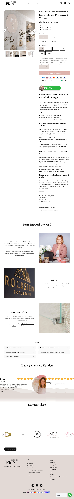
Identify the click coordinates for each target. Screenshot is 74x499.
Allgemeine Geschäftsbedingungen (58, 477)
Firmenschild (30, 468)
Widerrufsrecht (53, 467)
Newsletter (52, 479)
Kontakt (52, 474)
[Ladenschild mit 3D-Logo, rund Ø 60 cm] (8, 54)
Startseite (41, 11)
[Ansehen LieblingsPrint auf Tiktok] (41, 485)
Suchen (51, 460)
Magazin (29, 475)
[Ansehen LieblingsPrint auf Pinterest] (33, 485)
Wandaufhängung (23, 320)
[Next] (34, 30)
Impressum (52, 462)
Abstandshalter (9, 318)
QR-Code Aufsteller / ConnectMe (35, 470)
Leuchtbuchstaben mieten (33, 472)
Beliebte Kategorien (32, 460)
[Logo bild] (37, 434)
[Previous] (4, 30)
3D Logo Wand (30, 465)
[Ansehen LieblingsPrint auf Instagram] (37, 485)
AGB (51, 472)
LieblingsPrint (33, 489)
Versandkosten (55, 22)
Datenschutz (53, 469)
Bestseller (45, 104)
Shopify (44, 489)
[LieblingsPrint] (10, 3)
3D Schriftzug (47, 11)
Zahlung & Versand (54, 465)
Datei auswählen (44, 67)
